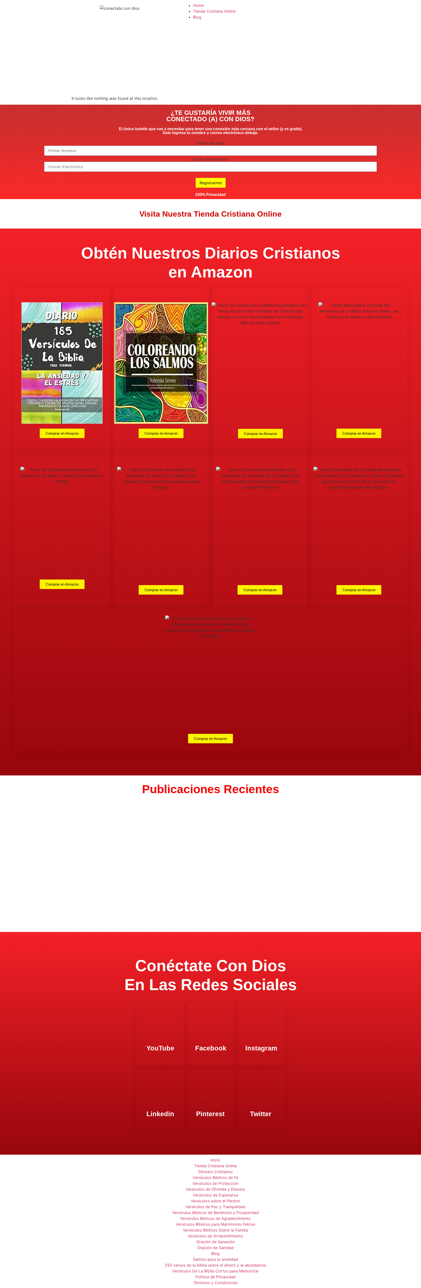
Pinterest (210, 1114)
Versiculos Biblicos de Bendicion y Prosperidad (215, 1212)
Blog (197, 17)
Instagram (261, 1048)
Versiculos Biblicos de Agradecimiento (215, 1218)
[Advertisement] (210, 59)
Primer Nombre (211, 143)
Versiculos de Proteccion (215, 1183)
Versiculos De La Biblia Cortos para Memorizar (215, 1271)
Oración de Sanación (215, 1241)
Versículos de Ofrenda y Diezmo (215, 1189)
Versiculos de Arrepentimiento (215, 1235)
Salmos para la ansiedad (215, 1259)
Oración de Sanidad (215, 1247)
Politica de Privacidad (215, 1276)
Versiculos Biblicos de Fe (215, 1177)
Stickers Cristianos (215, 1171)
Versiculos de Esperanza (215, 1195)
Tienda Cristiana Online (214, 11)
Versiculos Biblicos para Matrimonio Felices (215, 1224)
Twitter (260, 1114)
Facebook (210, 1048)
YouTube (160, 1048)
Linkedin (160, 1114)
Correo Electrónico (210, 159)
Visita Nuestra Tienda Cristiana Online (210, 214)
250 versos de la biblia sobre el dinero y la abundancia (215, 1265)
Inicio (215, 1160)
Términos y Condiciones (215, 1282)
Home (198, 5)
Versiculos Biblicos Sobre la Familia (215, 1230)
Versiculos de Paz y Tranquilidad (215, 1206)
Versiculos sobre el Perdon (215, 1200)
